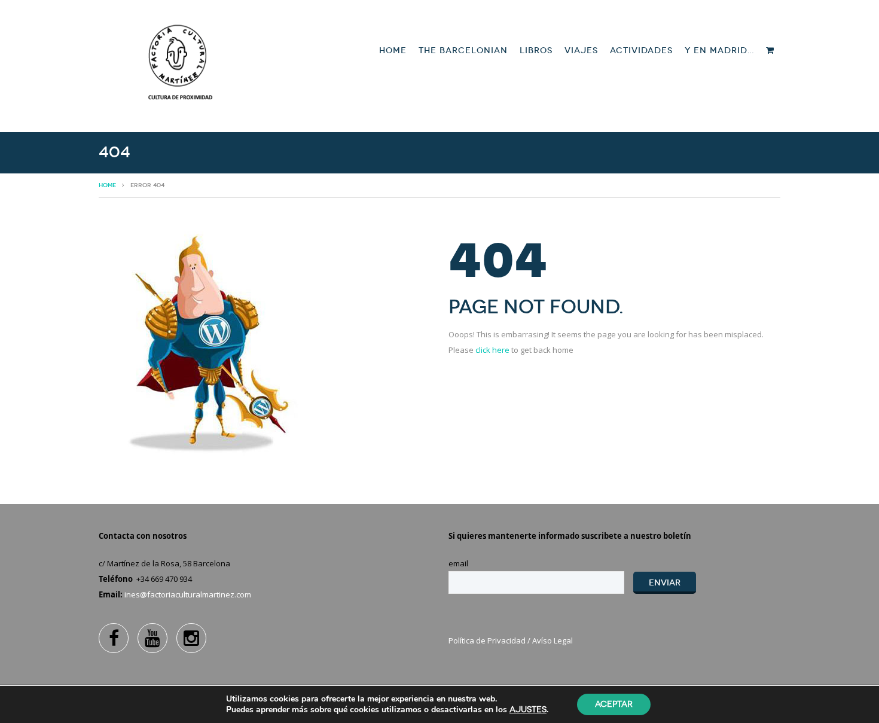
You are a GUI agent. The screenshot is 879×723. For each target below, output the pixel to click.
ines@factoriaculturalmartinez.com (187, 594)
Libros (536, 50)
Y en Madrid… (719, 50)
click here (492, 349)
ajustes (528, 709)
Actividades (641, 50)
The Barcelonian (463, 50)
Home (393, 50)
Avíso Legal (552, 640)
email (458, 563)
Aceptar (614, 704)
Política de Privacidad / (490, 640)
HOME (107, 185)
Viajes (581, 50)
